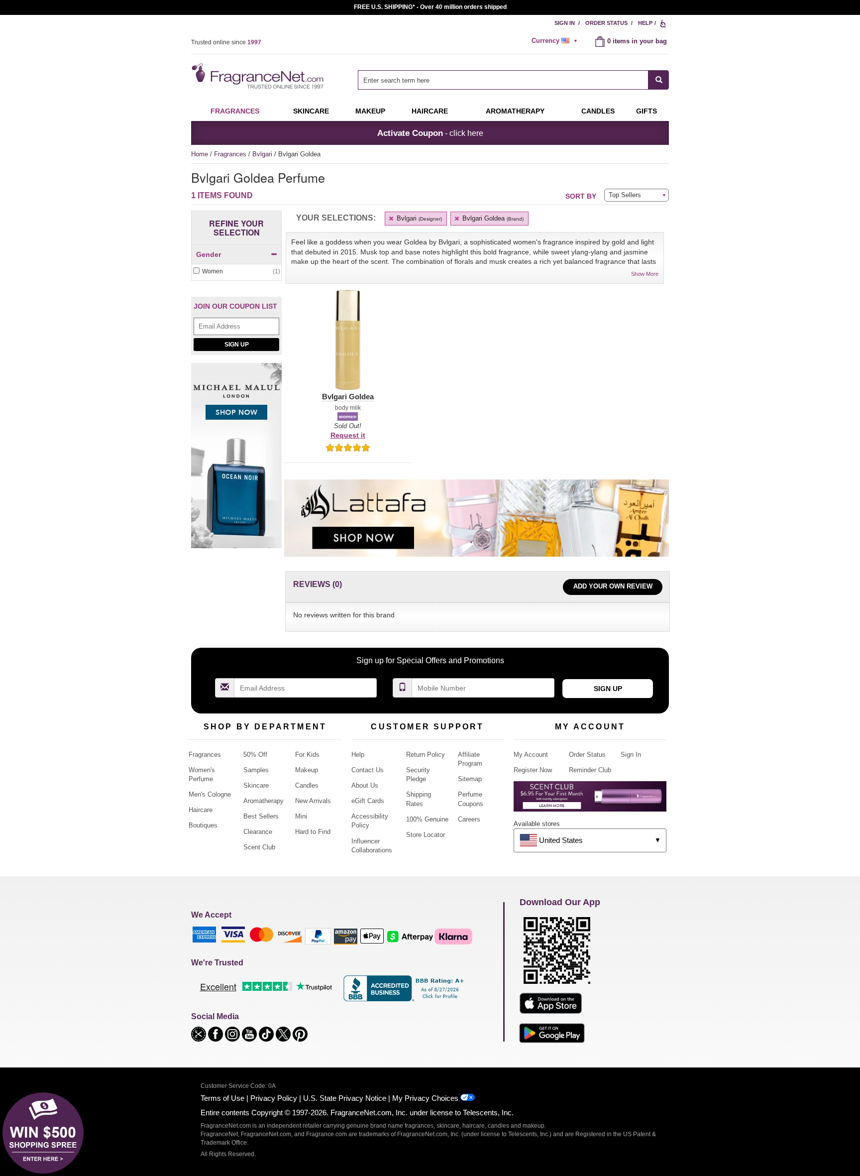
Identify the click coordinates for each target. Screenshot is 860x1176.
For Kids (307, 754)
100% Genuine (427, 819)
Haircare (430, 111)
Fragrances (235, 111)
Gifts (646, 111)
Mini (301, 816)
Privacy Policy (273, 1098)
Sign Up (236, 344)
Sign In (564, 23)
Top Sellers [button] (625, 195)
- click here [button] (430, 133)
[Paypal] (318, 936)
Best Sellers (261, 816)
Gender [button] (208, 254)
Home (199, 154)
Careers (469, 819)
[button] (347, 346)
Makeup (370, 111)
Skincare (311, 111)
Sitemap (470, 779)
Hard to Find (312, 831)
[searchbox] (503, 80)
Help (645, 23)
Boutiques (203, 825)
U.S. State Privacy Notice (344, 1098)
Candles (307, 785)
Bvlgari (263, 154)
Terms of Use (222, 1098)
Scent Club (259, 847)
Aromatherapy (263, 801)
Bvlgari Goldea (492, 218)
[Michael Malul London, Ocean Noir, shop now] (236, 461)
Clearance (257, 831)
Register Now (533, 770)
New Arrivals (313, 801)
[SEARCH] (658, 80)
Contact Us (367, 770)
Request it (347, 435)
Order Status (606, 23)
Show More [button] (644, 274)
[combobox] (513, 80)
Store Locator (425, 834)
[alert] (556, 40)
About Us (364, 785)
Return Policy (425, 754)
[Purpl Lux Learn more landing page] (590, 800)
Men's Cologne (210, 794)
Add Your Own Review (612, 586)
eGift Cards (367, 801)
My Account (531, 754)
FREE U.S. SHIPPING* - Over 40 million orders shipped (430, 6)
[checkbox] (236, 271)
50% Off (255, 754)
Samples (256, 770)
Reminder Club (590, 770)
